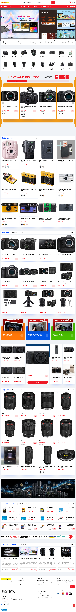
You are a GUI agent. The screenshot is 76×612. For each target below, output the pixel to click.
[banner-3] (66, 34)
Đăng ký (21, 587)
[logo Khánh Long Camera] (10, 579)
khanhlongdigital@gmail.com (16, 599)
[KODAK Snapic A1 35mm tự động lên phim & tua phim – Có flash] (66, 207)
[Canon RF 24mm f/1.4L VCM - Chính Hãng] (47, 428)
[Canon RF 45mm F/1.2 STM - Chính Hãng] (28, 428)
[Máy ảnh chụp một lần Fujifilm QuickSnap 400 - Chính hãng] (47, 207)
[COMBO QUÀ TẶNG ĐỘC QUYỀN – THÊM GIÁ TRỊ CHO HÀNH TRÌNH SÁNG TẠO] (28, 552)
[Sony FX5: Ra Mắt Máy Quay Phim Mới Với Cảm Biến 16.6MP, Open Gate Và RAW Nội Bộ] (10, 552)
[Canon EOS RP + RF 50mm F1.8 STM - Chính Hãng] (28, 271)
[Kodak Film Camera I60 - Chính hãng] (28, 207)
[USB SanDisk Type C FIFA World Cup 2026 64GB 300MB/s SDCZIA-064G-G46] (61, 518)
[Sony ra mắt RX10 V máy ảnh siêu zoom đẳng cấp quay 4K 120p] (66, 552)
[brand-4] (33, 537)
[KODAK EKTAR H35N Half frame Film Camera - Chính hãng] (66, 178)
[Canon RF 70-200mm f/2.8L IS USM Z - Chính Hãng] (47, 455)
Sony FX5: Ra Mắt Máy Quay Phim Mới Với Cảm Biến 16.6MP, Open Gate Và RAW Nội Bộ (10, 560)
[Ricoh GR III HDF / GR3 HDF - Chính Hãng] (19, 370)
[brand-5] (42, 537)
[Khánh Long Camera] (5, 2)
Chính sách (40, 578)
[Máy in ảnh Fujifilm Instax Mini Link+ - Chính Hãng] (66, 149)
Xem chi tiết (14, 569)
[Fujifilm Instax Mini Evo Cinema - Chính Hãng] (28, 149)
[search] (53, 2)
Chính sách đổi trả (41, 589)
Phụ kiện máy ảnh (9, 504)
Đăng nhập (21, 580)
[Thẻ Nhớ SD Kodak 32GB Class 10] (23, 510)
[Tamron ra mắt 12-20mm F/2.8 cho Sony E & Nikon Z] (47, 552)
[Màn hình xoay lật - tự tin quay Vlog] (63, 325)
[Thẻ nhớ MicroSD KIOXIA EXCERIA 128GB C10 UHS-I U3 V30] (23, 518)
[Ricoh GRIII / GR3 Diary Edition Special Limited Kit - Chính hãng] (69, 370)
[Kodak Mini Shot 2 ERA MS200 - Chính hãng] (28, 178)
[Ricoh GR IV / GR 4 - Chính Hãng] (19, 350)
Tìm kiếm (21, 582)
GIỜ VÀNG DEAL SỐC (25, 77)
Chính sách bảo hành (42, 591)
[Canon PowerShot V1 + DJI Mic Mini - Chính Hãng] (10, 298)
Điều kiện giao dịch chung (43, 580)
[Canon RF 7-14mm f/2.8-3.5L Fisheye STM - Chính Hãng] (10, 428)
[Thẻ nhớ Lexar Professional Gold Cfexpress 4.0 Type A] (4, 510)
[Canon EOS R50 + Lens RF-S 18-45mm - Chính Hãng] (29, 96)
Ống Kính (5, 390)
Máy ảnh (5, 232)
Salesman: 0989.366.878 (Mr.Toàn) (44, 595)
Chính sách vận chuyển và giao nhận (45, 582)
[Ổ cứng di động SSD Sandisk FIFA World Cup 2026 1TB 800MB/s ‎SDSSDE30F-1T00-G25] (4, 526)
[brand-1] (5, 537)
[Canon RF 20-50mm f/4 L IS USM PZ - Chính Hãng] (28, 401)
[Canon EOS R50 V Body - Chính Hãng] (10, 96)
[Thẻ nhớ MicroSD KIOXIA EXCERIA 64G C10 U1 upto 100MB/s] (4, 518)
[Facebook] (1, 604)
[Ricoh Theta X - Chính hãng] (56, 350)
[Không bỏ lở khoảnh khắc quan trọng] (13, 325)
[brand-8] (70, 537)
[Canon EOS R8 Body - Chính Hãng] (66, 96)
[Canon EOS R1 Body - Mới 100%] (66, 244)
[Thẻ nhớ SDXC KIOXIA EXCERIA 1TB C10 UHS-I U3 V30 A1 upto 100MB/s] (42, 518)
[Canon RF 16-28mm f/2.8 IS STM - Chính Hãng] (47, 401)
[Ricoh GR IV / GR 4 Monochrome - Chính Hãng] (37, 357)
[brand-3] (24, 537)
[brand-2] (14, 537)
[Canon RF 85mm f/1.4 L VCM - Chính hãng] (10, 401)
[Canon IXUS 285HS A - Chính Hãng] (47, 244)
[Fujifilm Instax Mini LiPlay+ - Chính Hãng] (47, 149)
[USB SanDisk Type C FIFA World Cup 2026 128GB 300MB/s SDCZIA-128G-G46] (42, 526)
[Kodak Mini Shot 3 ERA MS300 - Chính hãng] (47, 178)
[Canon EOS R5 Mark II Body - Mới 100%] (10, 271)
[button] (3, 103)
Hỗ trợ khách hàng (23, 578)
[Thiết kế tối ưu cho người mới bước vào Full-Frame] (38, 325)
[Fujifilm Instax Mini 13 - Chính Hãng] (10, 149)
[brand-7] (61, 537)
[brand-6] (52, 537)
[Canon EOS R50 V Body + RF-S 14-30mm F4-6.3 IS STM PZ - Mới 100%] (47, 271)
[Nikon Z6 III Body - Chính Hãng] (47, 96)
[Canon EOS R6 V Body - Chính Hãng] (10, 244)
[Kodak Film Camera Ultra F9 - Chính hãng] (10, 207)
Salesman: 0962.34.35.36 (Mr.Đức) (45, 597)
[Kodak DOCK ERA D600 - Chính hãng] (10, 178)
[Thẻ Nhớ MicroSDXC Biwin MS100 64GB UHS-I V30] (61, 510)
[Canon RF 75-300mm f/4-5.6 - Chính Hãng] (28, 455)
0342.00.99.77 (5, 599)
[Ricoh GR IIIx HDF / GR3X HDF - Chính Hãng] (7, 370)
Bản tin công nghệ (9, 544)
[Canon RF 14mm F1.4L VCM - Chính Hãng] (66, 401)
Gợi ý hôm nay (7, 138)
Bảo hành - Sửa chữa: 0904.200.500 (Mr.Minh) (47, 600)
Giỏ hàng (21, 584)
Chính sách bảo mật (42, 587)
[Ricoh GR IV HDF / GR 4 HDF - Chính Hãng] (7, 350)
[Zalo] (7, 604)
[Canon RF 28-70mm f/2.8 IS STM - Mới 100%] (10, 455)
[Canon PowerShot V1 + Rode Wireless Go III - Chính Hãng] (66, 271)
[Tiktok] (4, 604)
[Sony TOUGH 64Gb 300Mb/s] (42, 510)
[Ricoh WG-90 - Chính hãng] (69, 350)
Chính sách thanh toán (42, 584)
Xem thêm (70, 138)
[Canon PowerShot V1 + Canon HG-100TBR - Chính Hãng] (28, 298)
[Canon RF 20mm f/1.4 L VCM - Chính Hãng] (66, 428)
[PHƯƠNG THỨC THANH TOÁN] (66, 593)
